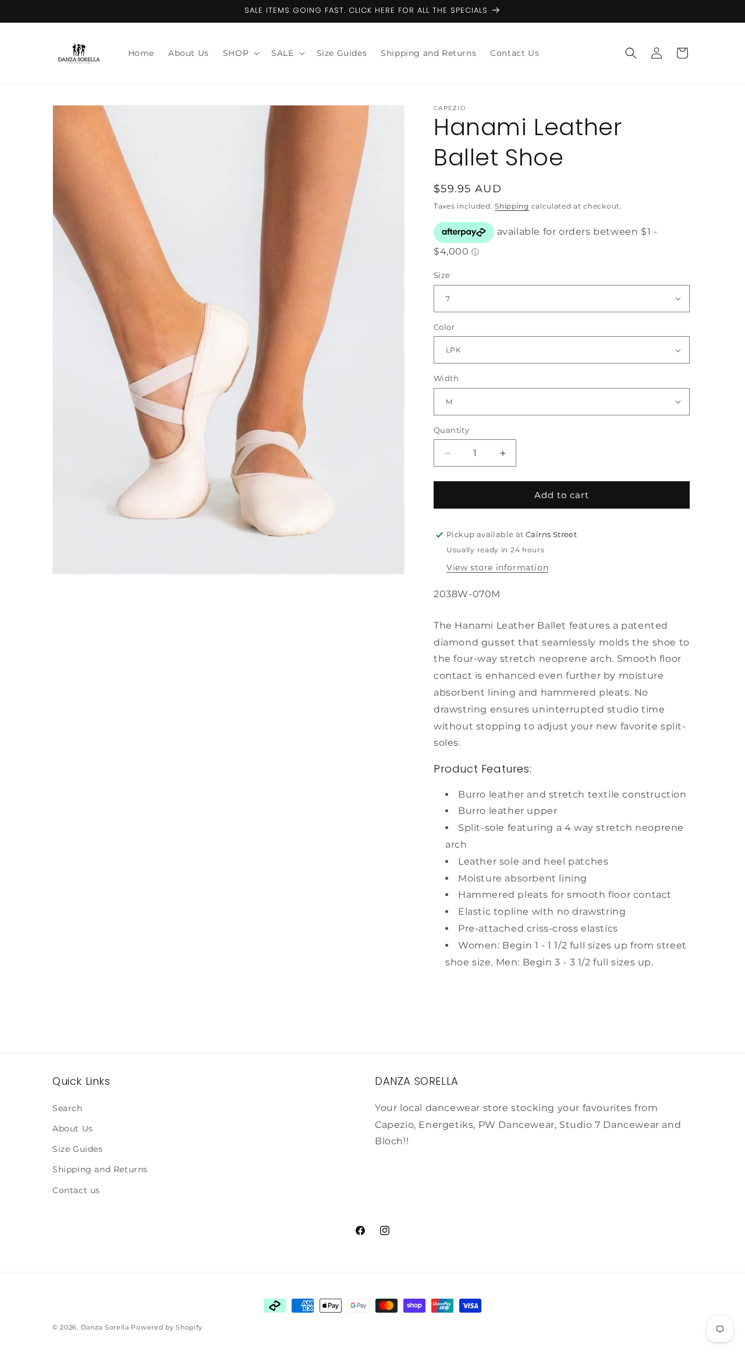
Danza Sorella (105, 1327)
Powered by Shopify (167, 1327)
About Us (72, 1128)
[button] (240, 53)
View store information (497, 567)
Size (442, 275)
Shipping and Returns (100, 1169)
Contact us (76, 1190)
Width (446, 378)
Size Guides (77, 1149)
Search (67, 1108)
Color (444, 327)
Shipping (512, 206)
